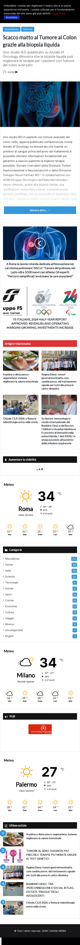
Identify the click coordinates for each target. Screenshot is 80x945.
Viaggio (9, 618)
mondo (9, 588)
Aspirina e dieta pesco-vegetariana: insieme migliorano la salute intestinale (20, 378)
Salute (9, 564)
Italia (8, 570)
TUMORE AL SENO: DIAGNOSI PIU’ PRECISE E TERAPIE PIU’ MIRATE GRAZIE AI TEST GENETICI (51, 854)
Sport (8, 594)
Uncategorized (14, 630)
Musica (9, 624)
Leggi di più (58, 13)
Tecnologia (11, 582)
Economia (11, 606)
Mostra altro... (39, 210)
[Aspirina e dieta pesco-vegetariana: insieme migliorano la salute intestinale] (21, 361)
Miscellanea (11, 29)
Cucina (9, 600)
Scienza (27, 29)
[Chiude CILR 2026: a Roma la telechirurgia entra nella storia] (21, 405)
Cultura (9, 612)
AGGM (11, 72)
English (9, 636)
